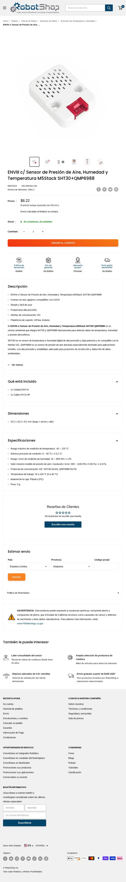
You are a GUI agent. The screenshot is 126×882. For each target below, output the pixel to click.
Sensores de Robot (48, 21)
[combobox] (85, 7)
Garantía (7, 728)
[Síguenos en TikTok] (34, 858)
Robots (15, 21)
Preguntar (78, 271)
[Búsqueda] (109, 7)
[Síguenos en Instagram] (17, 858)
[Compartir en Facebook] (98, 189)
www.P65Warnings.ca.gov (30, 623)
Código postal (101, 559)
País (10, 559)
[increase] (42, 231)
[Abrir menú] (4, 8)
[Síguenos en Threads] (46, 858)
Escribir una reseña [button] (63, 524)
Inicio (5, 21)
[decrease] (24, 231)
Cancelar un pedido (12, 723)
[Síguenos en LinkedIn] (40, 858)
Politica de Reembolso (18, 592)
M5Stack (12, 186)
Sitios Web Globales (12, 845)
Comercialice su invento (15, 777)
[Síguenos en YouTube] (28, 858)
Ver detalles (48, 271)
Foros (71, 753)
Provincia (56, 559)
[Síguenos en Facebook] (5, 858)
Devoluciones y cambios (15, 718)
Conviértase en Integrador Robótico (21, 753)
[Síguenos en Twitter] (11, 858)
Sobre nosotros (76, 704)
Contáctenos (9, 737)
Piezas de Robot (29, 21)
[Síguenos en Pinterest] (23, 858)
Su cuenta (8, 704)
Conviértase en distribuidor (16, 762)
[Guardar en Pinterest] (104, 189)
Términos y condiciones (80, 708)
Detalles (19, 271)
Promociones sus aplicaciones (18, 772)
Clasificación (74, 772)
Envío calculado (29, 211)
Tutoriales (73, 767)
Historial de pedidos (13, 708)
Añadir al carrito (63, 243)
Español (41, 845)
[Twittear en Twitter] (110, 189)
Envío (6, 713)
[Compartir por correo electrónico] (116, 189)
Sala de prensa (75, 718)
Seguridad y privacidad (79, 713)
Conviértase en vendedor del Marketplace (24, 758)
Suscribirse (24, 822)
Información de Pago (13, 732)
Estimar (16, 577)
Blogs (71, 758)
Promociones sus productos (17, 767)
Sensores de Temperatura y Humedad (77, 21)
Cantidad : (13, 231)
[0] (120, 8)
